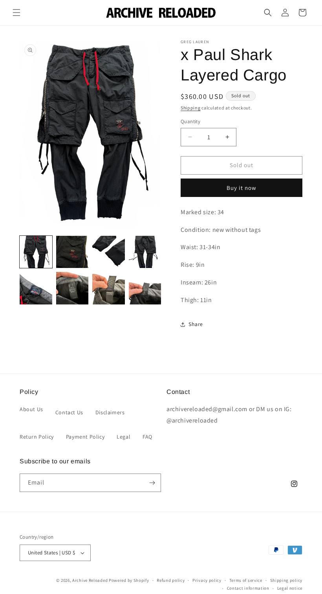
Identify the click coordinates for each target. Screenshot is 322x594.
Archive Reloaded (90, 580)
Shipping (191, 108)
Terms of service (245, 580)
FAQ (147, 436)
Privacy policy (206, 580)
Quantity (190, 121)
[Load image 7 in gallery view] (108, 288)
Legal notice (289, 588)
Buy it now (241, 187)
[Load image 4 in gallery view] (145, 252)
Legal (123, 436)
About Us (31, 409)
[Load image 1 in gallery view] (36, 252)
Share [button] (195, 324)
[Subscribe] (152, 483)
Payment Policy (85, 436)
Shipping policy (286, 580)
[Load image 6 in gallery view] (72, 288)
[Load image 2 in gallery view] (72, 252)
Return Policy (37, 436)
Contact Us (69, 412)
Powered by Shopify (129, 580)
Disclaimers (110, 412)
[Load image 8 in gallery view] (145, 288)
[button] (16, 12)
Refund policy (171, 580)
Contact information (248, 588)
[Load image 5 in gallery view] (36, 288)
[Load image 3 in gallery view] (108, 252)
